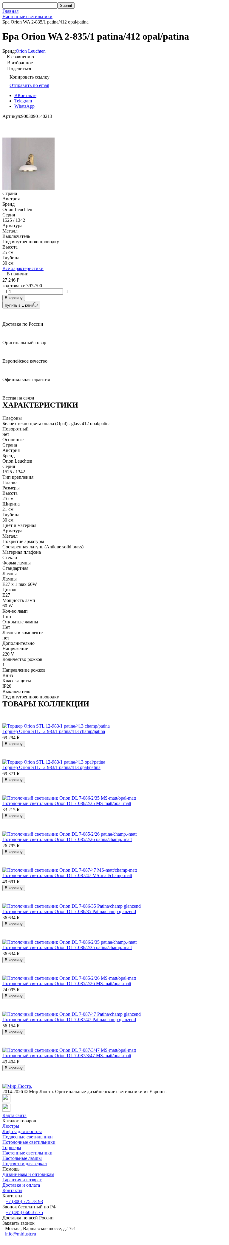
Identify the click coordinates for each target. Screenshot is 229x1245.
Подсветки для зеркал (24, 1163)
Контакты (12, 1190)
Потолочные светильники (28, 1142)
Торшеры (11, 1147)
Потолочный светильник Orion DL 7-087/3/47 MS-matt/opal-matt (66, 1055)
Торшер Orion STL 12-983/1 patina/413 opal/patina (51, 767)
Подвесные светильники (27, 1136)
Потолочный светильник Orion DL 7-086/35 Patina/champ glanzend (69, 911)
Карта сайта (14, 1115)
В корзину (14, 298)
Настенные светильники (27, 16)
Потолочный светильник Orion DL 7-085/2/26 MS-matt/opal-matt (66, 983)
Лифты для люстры (22, 1131)
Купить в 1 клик (19, 305)
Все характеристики (23, 268)
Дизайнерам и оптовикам (28, 1174)
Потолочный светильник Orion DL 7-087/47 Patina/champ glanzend (69, 1019)
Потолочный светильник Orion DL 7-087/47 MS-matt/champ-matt (67, 875)
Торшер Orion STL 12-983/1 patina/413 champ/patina (53, 731)
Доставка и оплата (21, 1185)
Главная (10, 11)
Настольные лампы (22, 1158)
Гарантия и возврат (22, 1179)
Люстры (10, 1126)
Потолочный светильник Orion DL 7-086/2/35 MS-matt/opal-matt (66, 803)
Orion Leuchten (31, 51)
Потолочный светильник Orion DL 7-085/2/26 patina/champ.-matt (67, 839)
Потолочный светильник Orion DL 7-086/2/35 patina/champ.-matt (67, 947)
